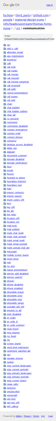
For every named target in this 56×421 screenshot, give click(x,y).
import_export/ (14, 196)
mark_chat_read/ (15, 232)
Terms (36, 416)
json (50, 416)
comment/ (12, 122)
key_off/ (11, 207)
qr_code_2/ (12, 321)
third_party (23, 15)
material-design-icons (29, 19)
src (18, 28)
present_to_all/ (14, 310)
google (7, 19)
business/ (11, 59)
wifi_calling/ (12, 406)
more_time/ (13, 258)
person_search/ (14, 277)
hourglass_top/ (14, 185)
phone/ (10, 280)
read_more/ (13, 328)
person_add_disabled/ (18, 273)
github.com (41, 15)
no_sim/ (11, 266)
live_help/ (11, 214)
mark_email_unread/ (17, 243)
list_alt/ (10, 210)
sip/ (9, 354)
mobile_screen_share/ (18, 255)
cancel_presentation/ (17, 92)
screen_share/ (14, 343)
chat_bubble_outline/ (17, 111)
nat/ (9, 262)
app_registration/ (15, 56)
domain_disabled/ (16, 159)
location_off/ (13, 218)
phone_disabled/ (15, 284)
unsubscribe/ (13, 391)
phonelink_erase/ (15, 292)
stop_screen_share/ (16, 380)
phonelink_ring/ (14, 299)
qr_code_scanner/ (16, 325)
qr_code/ (11, 317)
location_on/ (13, 221)
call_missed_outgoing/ (18, 81)
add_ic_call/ (12, 48)
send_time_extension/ (18, 347)
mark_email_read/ (16, 240)
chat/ (9, 103)
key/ (9, 203)
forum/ (10, 173)
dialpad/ (11, 151)
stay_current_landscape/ (19, 365)
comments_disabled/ (17, 126)
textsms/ (11, 387)
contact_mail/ (14, 133)
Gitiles (19, 416)
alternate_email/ (15, 52)
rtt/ (8, 339)
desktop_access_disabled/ (20, 144)
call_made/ (12, 70)
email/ (10, 170)
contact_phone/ (15, 137)
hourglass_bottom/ (16, 181)
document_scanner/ (17, 155)
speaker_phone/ (15, 358)
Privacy (27, 416)
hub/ (9, 188)
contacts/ (11, 140)
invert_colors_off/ (15, 199)
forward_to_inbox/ (16, 177)
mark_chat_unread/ (16, 236)
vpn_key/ (11, 398)
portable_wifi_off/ (15, 306)
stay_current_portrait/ (17, 369)
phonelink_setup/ (15, 302)
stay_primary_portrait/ (18, 376)
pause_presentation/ (17, 269)
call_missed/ (13, 78)
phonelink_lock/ (14, 295)
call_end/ (11, 66)
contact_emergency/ (17, 129)
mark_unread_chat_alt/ (18, 247)
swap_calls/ (12, 384)
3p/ (8, 44)
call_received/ (13, 85)
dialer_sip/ (12, 148)
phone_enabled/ (15, 288)
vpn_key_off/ (13, 402)
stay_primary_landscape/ (19, 373)
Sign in (49, 4)
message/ (12, 251)
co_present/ (13, 118)
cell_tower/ (12, 96)
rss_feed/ (11, 336)
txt (43, 416)
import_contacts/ (15, 192)
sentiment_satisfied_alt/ (19, 350)
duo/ (9, 166)
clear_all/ (11, 114)
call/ (9, 63)
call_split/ (11, 89)
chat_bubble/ (13, 107)
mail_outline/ (13, 229)
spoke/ (10, 362)
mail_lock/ (12, 225)
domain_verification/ (17, 162)
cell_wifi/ (11, 100)
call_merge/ (13, 74)
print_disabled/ (14, 314)
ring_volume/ (13, 332)
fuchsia (8, 15)
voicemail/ (12, 395)
